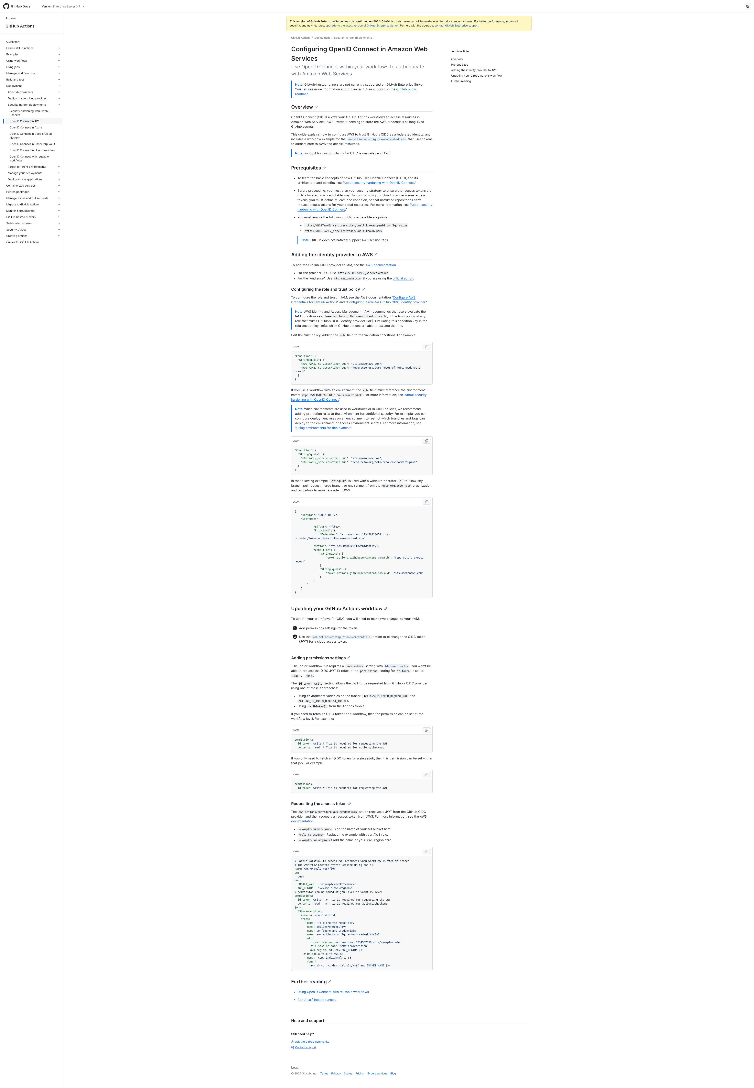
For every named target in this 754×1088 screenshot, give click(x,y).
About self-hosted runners (316, 1000)
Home (12, 18)
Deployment (322, 37)
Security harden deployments (353, 37)
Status (348, 1073)
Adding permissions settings (318, 658)
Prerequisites (306, 168)
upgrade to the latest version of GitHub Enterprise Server (362, 25)
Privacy (336, 1073)
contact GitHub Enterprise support (457, 25)
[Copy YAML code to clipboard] (427, 730)
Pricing (359, 1073)
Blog (393, 1073)
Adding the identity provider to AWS (332, 254)
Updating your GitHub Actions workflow (336, 608)
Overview (302, 107)
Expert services (377, 1073)
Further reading (309, 982)
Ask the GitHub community (312, 1041)
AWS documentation (381, 265)
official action (403, 278)
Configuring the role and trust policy (325, 289)
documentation (302, 821)
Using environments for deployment (323, 428)
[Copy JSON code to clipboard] (427, 346)
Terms (324, 1073)
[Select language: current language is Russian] (748, 6)
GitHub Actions (20, 26)
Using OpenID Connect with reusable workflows (333, 992)
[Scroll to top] (745, 1079)
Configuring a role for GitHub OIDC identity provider (386, 302)
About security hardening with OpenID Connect (379, 183)
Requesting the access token (319, 803)
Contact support (305, 1047)
